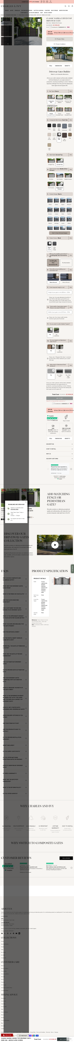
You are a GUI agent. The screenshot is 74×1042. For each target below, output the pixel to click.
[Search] (65, 6)
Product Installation (61, 44)
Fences (2, 941)
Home (2, 14)
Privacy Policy (32, 1032)
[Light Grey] (29, 517)
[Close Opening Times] (26, 502)
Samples (72, 569)
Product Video (60, 39)
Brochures (3, 1025)
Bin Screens (3, 952)
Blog (2, 1023)
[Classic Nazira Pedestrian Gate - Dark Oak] (31, 498)
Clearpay (3, 982)
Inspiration (3, 1003)
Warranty (3, 976)
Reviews (2, 1017)
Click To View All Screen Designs (59, 233)
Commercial (3, 1001)
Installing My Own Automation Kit (53, 262)
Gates (2, 949)
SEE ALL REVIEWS (66, 858)
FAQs (2, 1009)
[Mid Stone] (31, 517)
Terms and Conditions (40, 1032)
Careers (2, 1028)
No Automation (66, 262)
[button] (12, 1034)
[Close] (72, 563)
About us (3, 965)
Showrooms (3, 998)
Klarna (2, 979)
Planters (2, 946)
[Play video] (55, 545)
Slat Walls (3, 955)
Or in (47, 27)
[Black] (2, 519)
